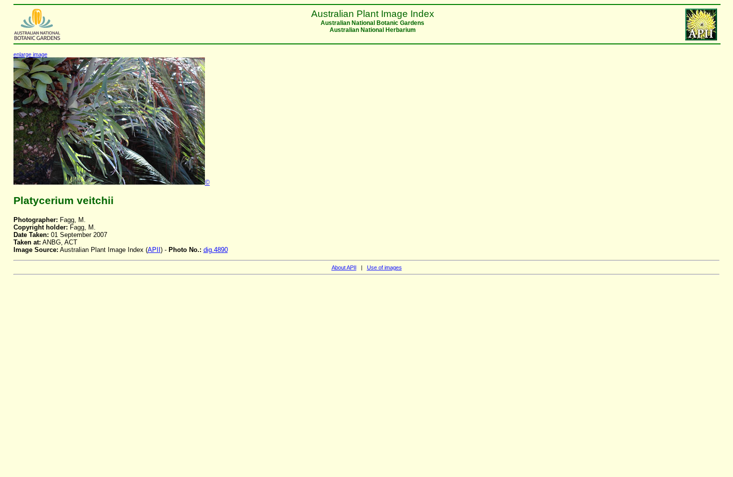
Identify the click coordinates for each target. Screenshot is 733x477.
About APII (344, 267)
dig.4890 (215, 249)
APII (154, 249)
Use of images (384, 267)
